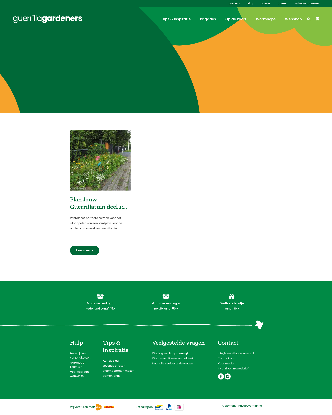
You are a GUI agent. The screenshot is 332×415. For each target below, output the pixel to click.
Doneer (265, 3)
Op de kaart (236, 19)
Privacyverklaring (250, 406)
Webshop (293, 19)
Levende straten (114, 366)
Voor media (226, 363)
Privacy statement (307, 3)
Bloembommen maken (118, 371)
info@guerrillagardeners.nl (236, 353)
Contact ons (226, 358)
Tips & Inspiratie (176, 19)
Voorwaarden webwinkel (79, 374)
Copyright (229, 406)
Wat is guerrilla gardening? (170, 353)
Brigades (208, 19)
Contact (283, 3)
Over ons (234, 3)
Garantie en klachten (78, 365)
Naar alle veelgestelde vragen (172, 363)
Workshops (266, 19)
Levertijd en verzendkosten (80, 355)
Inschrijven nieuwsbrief (233, 368)
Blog (250, 3)
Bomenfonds (111, 376)
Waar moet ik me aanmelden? (172, 358)
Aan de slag (111, 361)
